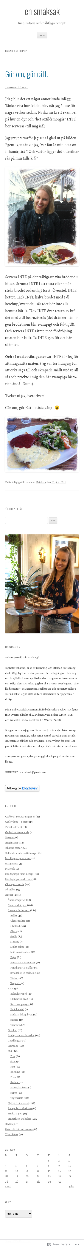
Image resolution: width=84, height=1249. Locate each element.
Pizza (13, 1077)
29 (49, 1181)
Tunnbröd (16, 1025)
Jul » (71, 1186)
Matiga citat (11, 863)
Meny (42, 35)
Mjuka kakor (17, 947)
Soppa (13, 1092)
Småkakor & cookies (22, 973)
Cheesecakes (17, 921)
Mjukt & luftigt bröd (21, 1014)
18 (6, 1176)
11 (6, 1171)
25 (6, 1181)
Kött (12, 1066)
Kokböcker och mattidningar (21, 853)
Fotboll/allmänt (13, 827)
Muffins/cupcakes (20, 952)
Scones (14, 1020)
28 (38, 1181)
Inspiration (11, 842)
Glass (13, 931)
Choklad (15, 926)
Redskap (10, 1124)
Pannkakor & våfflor (22, 967)
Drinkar (12, 1030)
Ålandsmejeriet (16, 900)
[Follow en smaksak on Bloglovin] (22, 790)
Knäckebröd (17, 1009)
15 (49, 1171)
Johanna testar (13, 848)
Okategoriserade (14, 884)
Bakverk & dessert (19, 910)
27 (27, 1181)
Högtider (13, 1046)
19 (17, 1176)
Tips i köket (11, 1134)
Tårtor (14, 978)
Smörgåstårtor (19, 1087)
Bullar (13, 915)
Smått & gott (15, 1113)
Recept (9, 894)
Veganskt (15, 983)
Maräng (14, 941)
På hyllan (10, 889)
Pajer (13, 957)
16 (59, 1171)
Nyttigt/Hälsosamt (18, 1103)
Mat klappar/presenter (18, 858)
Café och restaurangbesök (20, 816)
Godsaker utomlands (17, 832)
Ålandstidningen (17, 905)
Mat (10, 1051)
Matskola (41, 482)
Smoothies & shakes (19, 1118)
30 (59, 1181)
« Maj (8, 1186)
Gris (13, 1061)
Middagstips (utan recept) (19, 874)
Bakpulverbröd (18, 993)
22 (49, 1176)
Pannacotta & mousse (22, 962)
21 (38, 1176)
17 (69, 1171)
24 (69, 1176)
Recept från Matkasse (20, 1108)
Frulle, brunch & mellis (21, 1035)
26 (17, 1181)
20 (27, 1176)
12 (17, 1171)
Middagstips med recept (19, 879)
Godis (13, 936)
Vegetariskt (16, 1098)
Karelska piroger (20, 1004)
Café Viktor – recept (16, 822)
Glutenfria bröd (19, 999)
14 (38, 1171)
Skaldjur (15, 1082)
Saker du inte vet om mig (19, 1129)
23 (59, 1176)
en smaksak (42, 11)
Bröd (11, 988)
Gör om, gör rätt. (26, 73)
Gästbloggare (15, 1040)
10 (69, 1165)
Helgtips (10, 837)
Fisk (12, 1056)
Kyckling (15, 1072)
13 (27, 1171)
